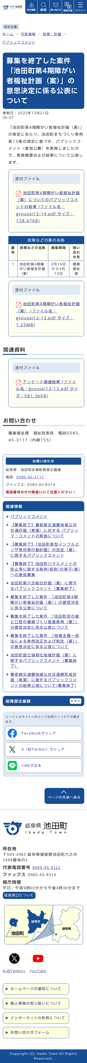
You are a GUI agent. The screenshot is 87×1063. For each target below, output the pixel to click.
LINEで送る (31, 765)
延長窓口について (19, 895)
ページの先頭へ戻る (64, 797)
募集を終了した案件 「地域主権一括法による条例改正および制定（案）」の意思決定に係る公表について (44, 641)
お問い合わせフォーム (30, 1032)
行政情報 (28, 34)
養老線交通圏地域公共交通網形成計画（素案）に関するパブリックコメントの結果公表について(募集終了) (43, 680)
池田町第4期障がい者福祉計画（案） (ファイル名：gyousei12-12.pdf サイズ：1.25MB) (48, 314)
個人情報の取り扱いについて (35, 1003)
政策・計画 (52, 34)
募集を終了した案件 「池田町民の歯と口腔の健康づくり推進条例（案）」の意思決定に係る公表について (44, 621)
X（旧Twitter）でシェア (43, 749)
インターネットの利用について (37, 1018)
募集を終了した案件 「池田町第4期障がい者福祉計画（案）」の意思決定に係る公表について (44, 602)
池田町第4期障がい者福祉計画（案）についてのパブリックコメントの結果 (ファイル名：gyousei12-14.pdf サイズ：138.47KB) (48, 207)
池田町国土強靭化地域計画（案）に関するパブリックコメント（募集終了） (43, 660)
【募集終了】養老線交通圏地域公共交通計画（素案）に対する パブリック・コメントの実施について (44, 530)
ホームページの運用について (35, 989)
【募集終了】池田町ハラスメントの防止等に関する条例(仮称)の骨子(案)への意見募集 (45, 569)
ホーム (7, 34)
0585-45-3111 (30, 477)
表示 (77, 701)
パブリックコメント (18, 42)
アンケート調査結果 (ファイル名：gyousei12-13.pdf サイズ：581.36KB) (47, 389)
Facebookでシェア (39, 733)
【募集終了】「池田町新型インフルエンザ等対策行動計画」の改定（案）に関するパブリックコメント (44, 549)
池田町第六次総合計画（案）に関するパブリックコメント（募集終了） (43, 585)
